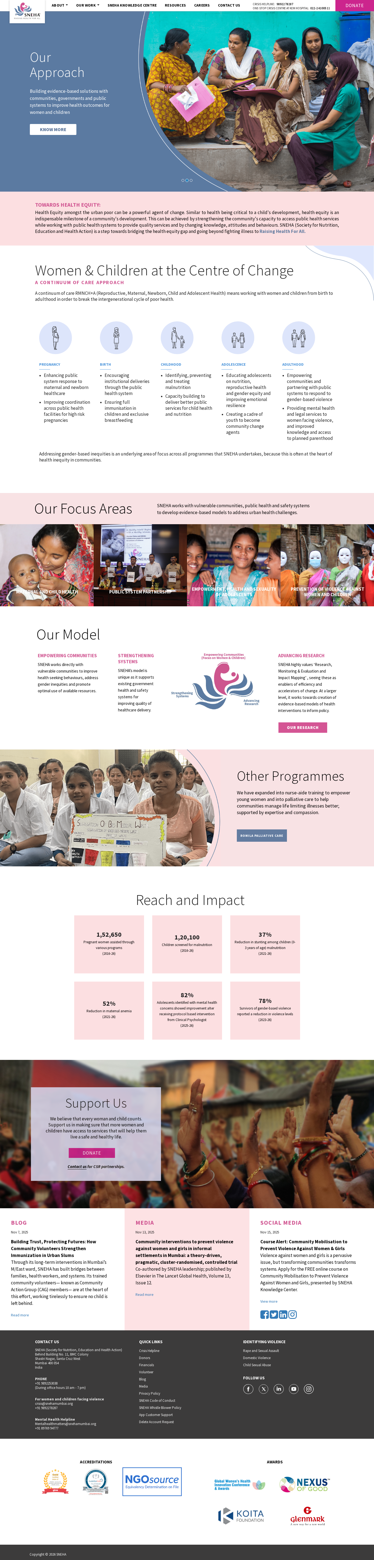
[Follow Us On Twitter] (264, 1388)
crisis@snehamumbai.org (54, 1403)
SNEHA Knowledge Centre (132, 5)
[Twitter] (274, 1316)
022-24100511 (320, 8)
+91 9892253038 (46, 1383)
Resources (175, 5)
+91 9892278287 (46, 1408)
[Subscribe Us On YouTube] (294, 1388)
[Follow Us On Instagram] (309, 1388)
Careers (202, 5)
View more (269, 1301)
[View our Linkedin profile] (279, 1388)
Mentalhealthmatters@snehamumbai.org (65, 1423)
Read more (20, 1315)
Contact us (77, 1166)
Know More (43, 590)
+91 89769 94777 (46, 1428)
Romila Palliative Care (261, 836)
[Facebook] (265, 1316)
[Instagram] (292, 1316)
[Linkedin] (283, 1316)
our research (303, 727)
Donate (355, 5)
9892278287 (285, 4)
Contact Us (229, 5)
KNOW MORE (53, 129)
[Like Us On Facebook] (248, 1388)
